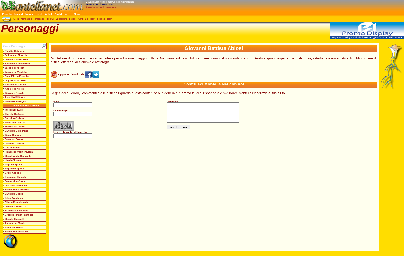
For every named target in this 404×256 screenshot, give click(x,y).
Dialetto (73, 19)
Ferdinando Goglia (15, 101)
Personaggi (39, 19)
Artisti (48, 14)
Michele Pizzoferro (15, 126)
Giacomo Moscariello (16, 185)
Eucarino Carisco (14, 118)
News (77, 14)
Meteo (68, 14)
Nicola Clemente (14, 160)
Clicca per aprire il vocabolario (101, 7)
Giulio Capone (13, 135)
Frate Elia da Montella (17, 76)
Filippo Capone (13, 164)
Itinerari (18, 14)
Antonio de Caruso (15, 84)
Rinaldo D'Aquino (15, 51)
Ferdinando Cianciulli (17, 189)
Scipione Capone (14, 168)
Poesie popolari (104, 19)
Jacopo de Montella (16, 72)
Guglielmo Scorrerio (16, 80)
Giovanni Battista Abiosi (25, 105)
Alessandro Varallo (15, 223)
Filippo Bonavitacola (16, 202)
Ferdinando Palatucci (16, 231)
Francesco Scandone (16, 210)
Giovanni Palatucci (15, 206)
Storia (16, 19)
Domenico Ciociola (15, 177)
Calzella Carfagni (14, 114)
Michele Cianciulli (14, 219)
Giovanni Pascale (14, 93)
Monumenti (26, 19)
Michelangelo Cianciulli (18, 156)
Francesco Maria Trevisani (19, 152)
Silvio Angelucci (14, 198)
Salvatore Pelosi (14, 227)
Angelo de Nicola (14, 89)
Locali (39, 14)
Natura (29, 14)
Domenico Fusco (14, 143)
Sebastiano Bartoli (15, 122)
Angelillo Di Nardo (15, 97)
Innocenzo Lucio (14, 110)
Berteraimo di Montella (17, 63)
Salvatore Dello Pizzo (16, 131)
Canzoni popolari (86, 19)
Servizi (58, 14)
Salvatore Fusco (14, 139)
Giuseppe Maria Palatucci (19, 215)
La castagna (61, 19)
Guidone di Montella (16, 55)
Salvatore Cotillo (14, 194)
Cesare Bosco (12, 147)
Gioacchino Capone (16, 181)
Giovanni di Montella (16, 59)
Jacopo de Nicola (14, 68)
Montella (7, 14)
